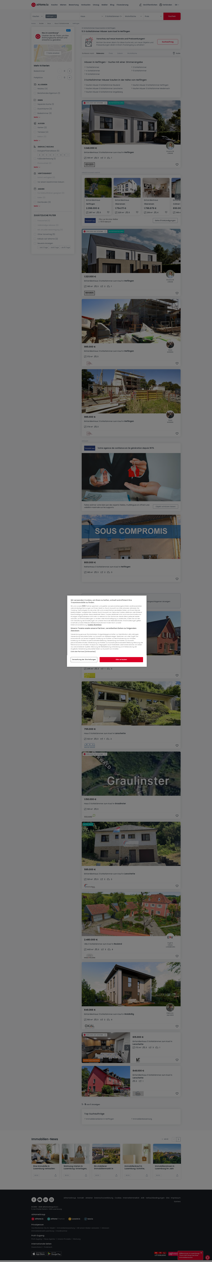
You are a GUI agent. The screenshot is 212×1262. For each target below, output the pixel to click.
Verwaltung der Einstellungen (84, 660)
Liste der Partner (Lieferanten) (83, 651)
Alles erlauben (121, 660)
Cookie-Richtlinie (94, 625)
